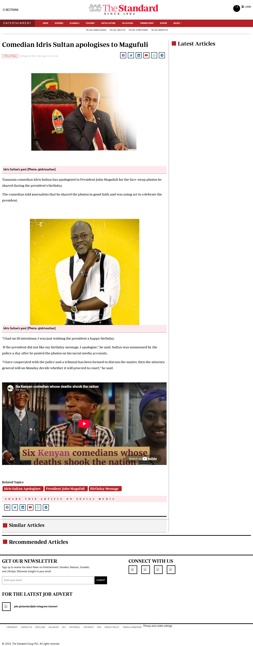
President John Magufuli (65, 489)
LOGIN (247, 6)
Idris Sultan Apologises (22, 489)
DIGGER (176, 23)
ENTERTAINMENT (17, 23)
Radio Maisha (97, 30)
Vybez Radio (139, 30)
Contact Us (26, 627)
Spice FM (118, 30)
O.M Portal (74, 627)
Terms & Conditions (132, 627)
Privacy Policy (112, 627)
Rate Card (40, 627)
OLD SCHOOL (127, 23)
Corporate (12, 627)
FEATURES (90, 23)
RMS (99, 627)
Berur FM (161, 30)
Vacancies (54, 627)
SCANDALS (74, 23)
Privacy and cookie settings (157, 626)
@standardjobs (27, 606)
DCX (64, 627)
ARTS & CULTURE (108, 23)
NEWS (45, 23)
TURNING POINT (147, 23)
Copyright (88, 627)
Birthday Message (104, 489)
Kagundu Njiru (30, 56)
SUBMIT (100, 580)
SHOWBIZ (59, 23)
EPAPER (163, 23)
